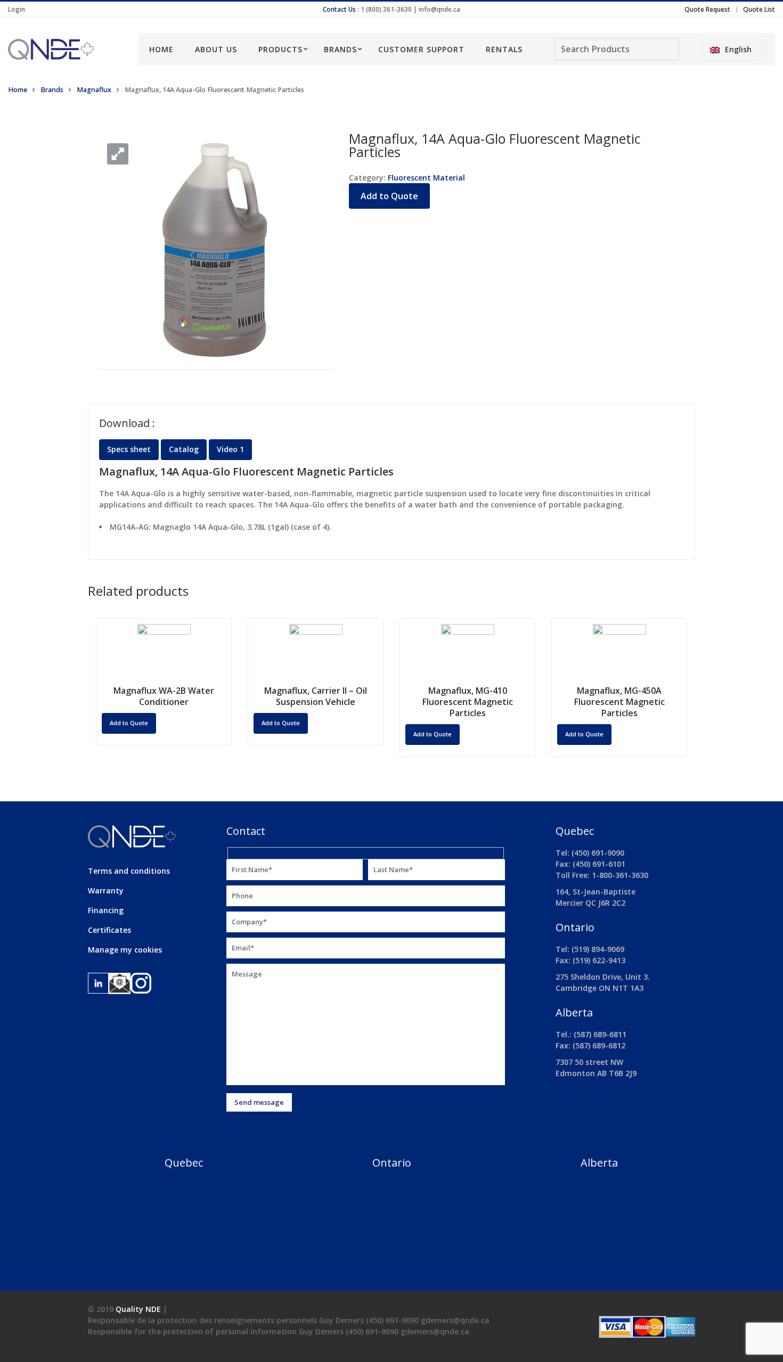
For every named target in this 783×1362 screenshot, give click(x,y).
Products (280, 49)
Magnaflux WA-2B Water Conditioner (163, 696)
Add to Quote (389, 196)
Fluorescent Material (426, 178)
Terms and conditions (129, 871)
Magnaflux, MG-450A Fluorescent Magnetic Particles (619, 702)
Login (16, 9)
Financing (106, 910)
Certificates (109, 930)
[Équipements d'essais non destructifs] (65, 49)
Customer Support (421, 49)
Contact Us (339, 9)
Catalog (184, 449)
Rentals (504, 49)
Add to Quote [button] (129, 723)
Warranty (106, 890)
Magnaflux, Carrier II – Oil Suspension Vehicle (315, 696)
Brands (340, 49)
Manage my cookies (125, 950)
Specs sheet (129, 449)
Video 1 (230, 449)
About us (216, 49)
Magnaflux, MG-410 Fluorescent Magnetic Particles (467, 702)
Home (161, 49)
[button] (117, 154)
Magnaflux (94, 89)
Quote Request (707, 9)
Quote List (759, 9)
